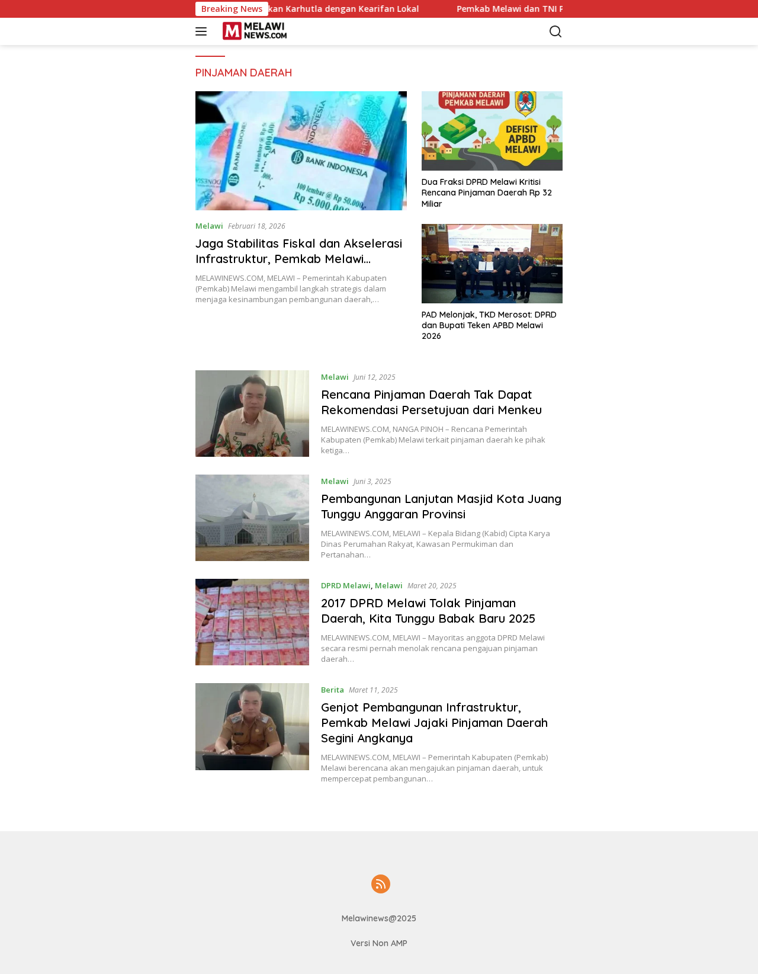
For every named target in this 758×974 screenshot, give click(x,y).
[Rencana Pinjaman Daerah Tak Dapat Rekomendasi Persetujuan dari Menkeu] (252, 413)
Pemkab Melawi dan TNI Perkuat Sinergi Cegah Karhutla (545, 9)
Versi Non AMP (379, 943)
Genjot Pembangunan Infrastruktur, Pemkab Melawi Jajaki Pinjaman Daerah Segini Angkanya (434, 722)
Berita (332, 689)
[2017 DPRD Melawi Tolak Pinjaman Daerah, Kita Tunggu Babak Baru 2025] (252, 622)
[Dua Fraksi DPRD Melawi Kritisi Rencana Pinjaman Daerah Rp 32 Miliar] (492, 131)
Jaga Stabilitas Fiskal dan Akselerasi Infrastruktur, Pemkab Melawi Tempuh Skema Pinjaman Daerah (298, 258)
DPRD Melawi (346, 585)
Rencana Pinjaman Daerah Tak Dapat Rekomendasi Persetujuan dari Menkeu (431, 402)
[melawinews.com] (275, 31)
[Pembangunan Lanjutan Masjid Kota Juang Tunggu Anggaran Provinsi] (252, 518)
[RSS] (380, 884)
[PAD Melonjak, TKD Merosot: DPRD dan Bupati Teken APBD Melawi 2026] (492, 263)
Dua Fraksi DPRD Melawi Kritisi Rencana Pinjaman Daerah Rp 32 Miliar (487, 193)
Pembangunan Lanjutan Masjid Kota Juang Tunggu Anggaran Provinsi (441, 506)
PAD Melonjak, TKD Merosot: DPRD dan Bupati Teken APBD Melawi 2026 (489, 325)
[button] (203, 31)
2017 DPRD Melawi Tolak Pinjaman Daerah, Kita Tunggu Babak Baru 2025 (428, 610)
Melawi (209, 225)
